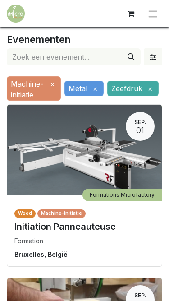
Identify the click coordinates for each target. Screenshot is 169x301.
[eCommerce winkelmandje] (131, 14)
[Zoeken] (131, 56)
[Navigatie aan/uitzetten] (152, 13)
